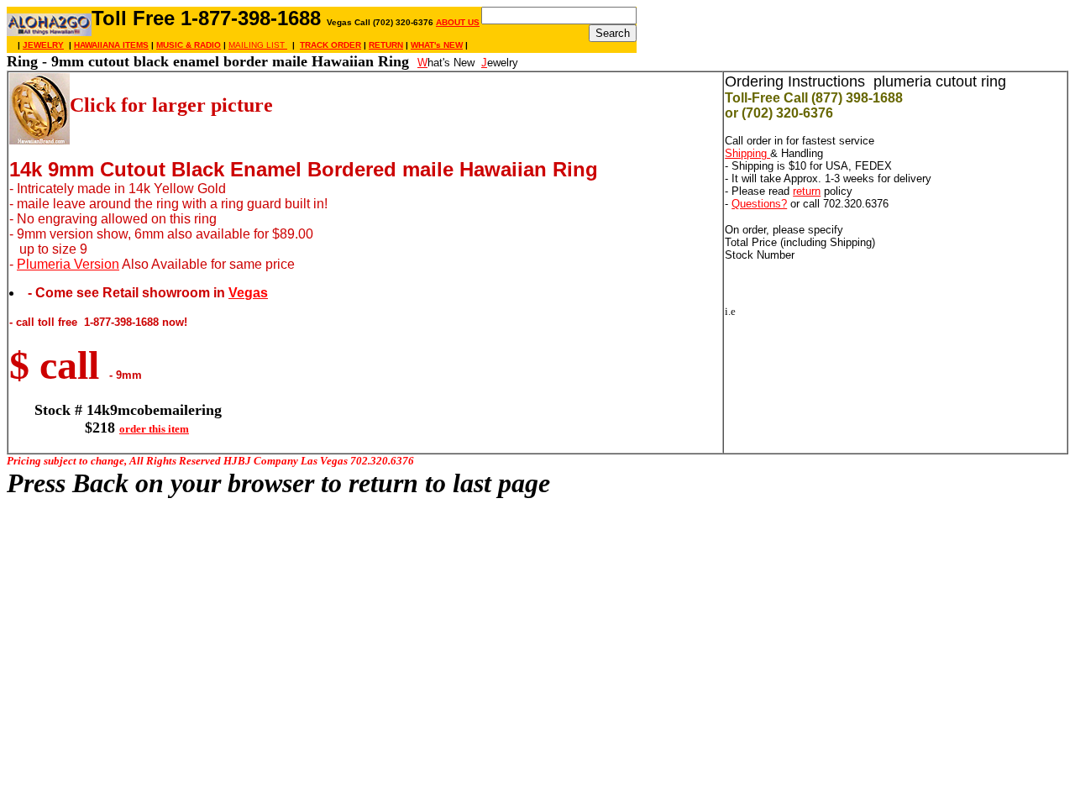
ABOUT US (458, 22)
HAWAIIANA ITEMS (111, 45)
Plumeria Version (68, 264)
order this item (154, 428)
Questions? (759, 203)
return (807, 191)
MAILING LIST (257, 45)
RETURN (386, 45)
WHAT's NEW (437, 45)
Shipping (747, 153)
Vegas (248, 293)
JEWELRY (43, 45)
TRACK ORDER (330, 45)
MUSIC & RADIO (188, 45)
